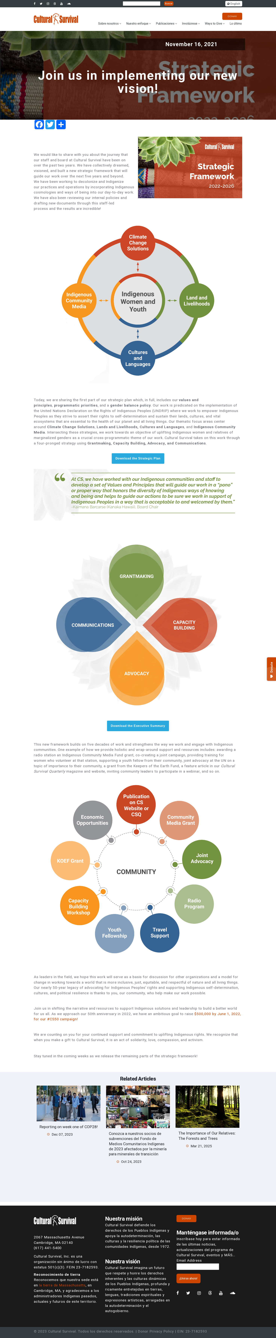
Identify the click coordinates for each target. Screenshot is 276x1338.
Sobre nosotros (108, 23)
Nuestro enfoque (137, 23)
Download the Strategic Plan (138, 458)
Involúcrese (189, 23)
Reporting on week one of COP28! (68, 1126)
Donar (232, 16)
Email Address (189, 1260)
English (235, 3)
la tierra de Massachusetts (62, 1285)
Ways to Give (213, 23)
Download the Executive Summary (138, 725)
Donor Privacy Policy (156, 1331)
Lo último (236, 23)
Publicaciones (165, 23)
